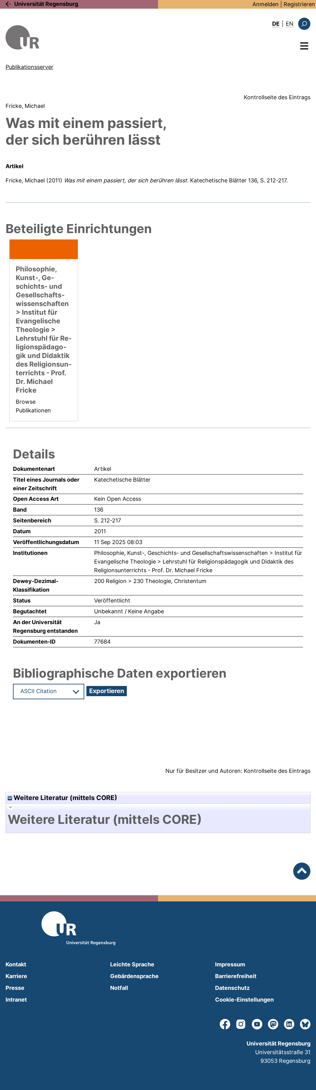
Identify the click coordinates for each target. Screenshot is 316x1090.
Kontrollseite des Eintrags (277, 97)
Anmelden (265, 4)
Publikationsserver (29, 67)
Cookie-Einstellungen (244, 999)
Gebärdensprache (134, 976)
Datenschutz (232, 988)
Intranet (16, 999)
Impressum (230, 964)
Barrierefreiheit (235, 976)
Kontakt (16, 964)
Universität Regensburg (46, 4)
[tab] (158, 819)
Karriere (16, 976)
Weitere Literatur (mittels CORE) (64, 798)
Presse (15, 988)
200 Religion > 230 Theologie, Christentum (150, 581)
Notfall (119, 988)
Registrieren (299, 4)
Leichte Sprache (132, 964)
